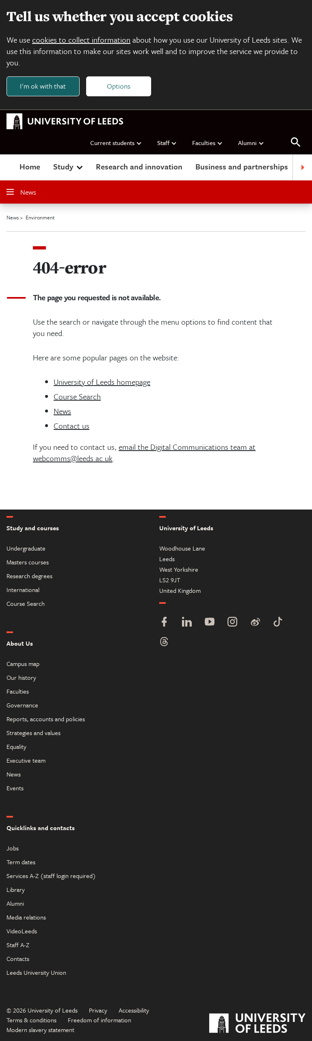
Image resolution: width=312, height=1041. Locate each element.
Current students (112, 142)
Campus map (22, 663)
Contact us (71, 425)
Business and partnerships (241, 166)
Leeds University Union (36, 972)
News (28, 192)
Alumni (247, 142)
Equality (16, 746)
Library (15, 889)
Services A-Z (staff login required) (51, 875)
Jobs (12, 848)
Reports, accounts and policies (45, 718)
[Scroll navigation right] (302, 167)
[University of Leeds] (257, 1024)
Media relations (26, 917)
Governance (22, 705)
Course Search (77, 396)
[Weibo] (255, 622)
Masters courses (27, 561)
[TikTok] (277, 622)
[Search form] (296, 142)
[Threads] (164, 642)
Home (30, 166)
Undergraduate (26, 548)
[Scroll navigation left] (10, 167)
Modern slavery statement (40, 1029)
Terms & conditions (31, 1019)
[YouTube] (209, 622)
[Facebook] (164, 622)
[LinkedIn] (186, 622)
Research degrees (29, 575)
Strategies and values (33, 732)
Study (63, 166)
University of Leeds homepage (102, 381)
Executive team (26, 760)
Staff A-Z (17, 944)
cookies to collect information (81, 39)
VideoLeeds (21, 930)
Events (15, 787)
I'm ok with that (43, 86)
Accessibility (134, 1010)
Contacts (17, 958)
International (22, 589)
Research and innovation (139, 166)
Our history (21, 677)
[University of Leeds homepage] (65, 121)
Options (118, 86)
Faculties (203, 142)
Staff (163, 142)
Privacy (98, 1010)
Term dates (20, 861)
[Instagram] (232, 622)
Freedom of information (99, 1019)
